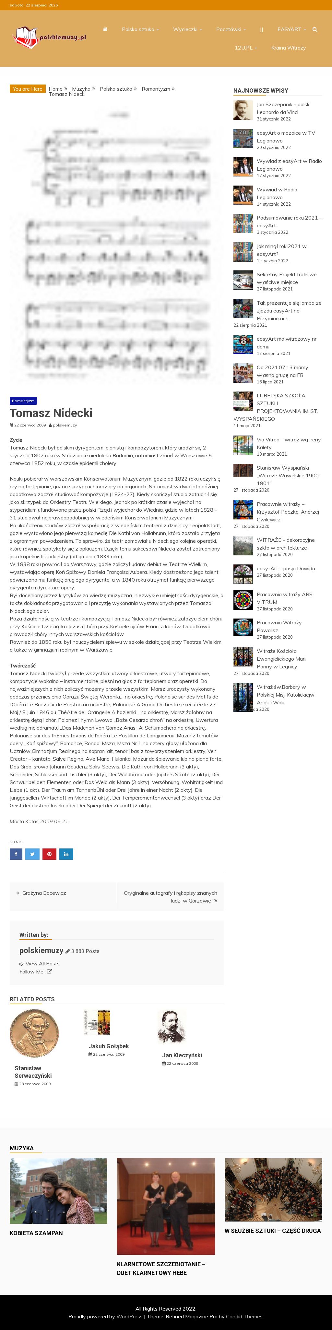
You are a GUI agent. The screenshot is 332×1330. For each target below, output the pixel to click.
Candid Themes (244, 1316)
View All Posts (43, 963)
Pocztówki (228, 29)
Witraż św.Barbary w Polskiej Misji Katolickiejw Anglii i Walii (285, 695)
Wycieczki (185, 29)
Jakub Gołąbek (109, 1046)
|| (261, 29)
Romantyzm (23, 400)
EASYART (290, 29)
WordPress (129, 1316)
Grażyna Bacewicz (44, 893)
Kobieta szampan (36, 1233)
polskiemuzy (41, 950)
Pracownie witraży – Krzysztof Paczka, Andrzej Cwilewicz (288, 512)
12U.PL (244, 47)
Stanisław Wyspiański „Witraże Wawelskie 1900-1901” (289, 475)
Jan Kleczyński (182, 1055)
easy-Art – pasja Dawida (286, 568)
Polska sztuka (138, 29)
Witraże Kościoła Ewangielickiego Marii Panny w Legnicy (281, 659)
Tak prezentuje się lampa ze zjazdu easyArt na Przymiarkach (289, 311)
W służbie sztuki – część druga (273, 1230)
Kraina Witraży (288, 47)
